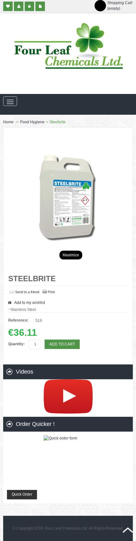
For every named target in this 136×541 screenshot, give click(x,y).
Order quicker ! (35, 424)
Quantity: (16, 344)
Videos (24, 372)
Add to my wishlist (29, 302)
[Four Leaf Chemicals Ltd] (68, 46)
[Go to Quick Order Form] (68, 461)
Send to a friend (27, 292)
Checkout (40, 6)
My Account (18, 6)
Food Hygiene (32, 122)
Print (51, 292)
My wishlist (8, 6)
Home (8, 122)
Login (29, 6)
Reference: (18, 320)
